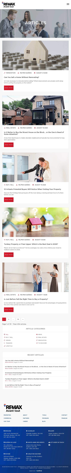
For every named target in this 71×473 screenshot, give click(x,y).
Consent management (44, 468)
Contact (64, 415)
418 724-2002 (10, 437)
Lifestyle (9, 346)
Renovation (10, 73)
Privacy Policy (24, 468)
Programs (45, 418)
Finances (9, 343)
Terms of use (33, 468)
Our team (7, 421)
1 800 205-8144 (11, 460)
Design (8, 340)
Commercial (7, 418)
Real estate (11, 128)
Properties (7, 415)
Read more (9, 87)
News (40, 334)
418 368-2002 (55, 435)
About (25, 415)
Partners (26, 418)
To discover (42, 343)
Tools (44, 415)
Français (64, 418)
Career (25, 421)
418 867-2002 (10, 448)
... (13, 319)
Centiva (39, 470)
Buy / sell (10, 185)
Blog (43, 421)
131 (18, 319)
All (7, 334)
